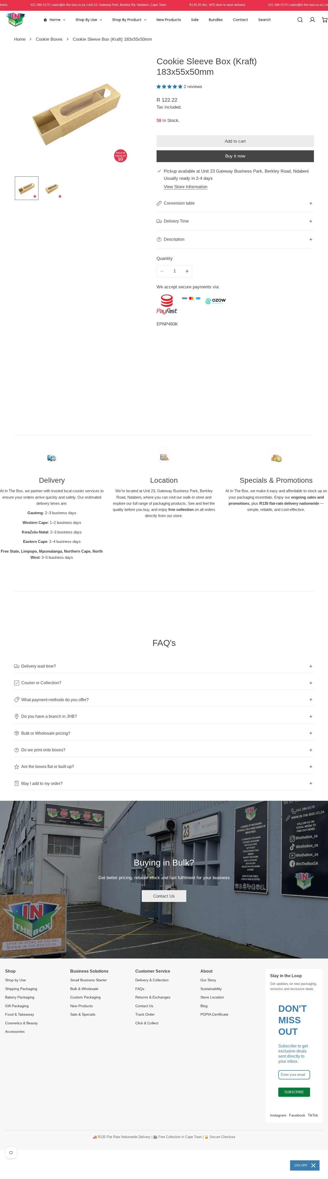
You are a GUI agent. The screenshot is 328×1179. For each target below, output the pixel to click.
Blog (204, 1006)
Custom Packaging (85, 997)
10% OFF (300, 1165)
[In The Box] (15, 19)
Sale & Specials (82, 1014)
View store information (185, 186)
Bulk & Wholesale (84, 989)
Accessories (15, 1031)
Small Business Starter (88, 980)
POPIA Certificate (214, 1014)
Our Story (208, 980)
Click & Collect (146, 1023)
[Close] (313, 1165)
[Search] (300, 20)
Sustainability (211, 989)
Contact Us (164, 896)
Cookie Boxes (49, 39)
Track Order (145, 1014)
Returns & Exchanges (152, 997)
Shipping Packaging (21, 989)
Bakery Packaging (19, 997)
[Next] (126, 113)
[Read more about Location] (164, 457)
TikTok (313, 1115)
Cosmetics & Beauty (21, 1023)
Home (19, 39)
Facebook (297, 1115)
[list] (77, 112)
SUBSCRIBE (294, 1092)
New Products (81, 1006)
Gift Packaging (17, 1006)
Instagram (278, 1115)
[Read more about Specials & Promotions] (276, 457)
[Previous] (27, 113)
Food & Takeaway (19, 1014)
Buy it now (235, 156)
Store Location (212, 997)
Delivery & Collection (152, 980)
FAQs (139, 989)
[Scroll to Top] (318, 1151)
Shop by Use (15, 980)
